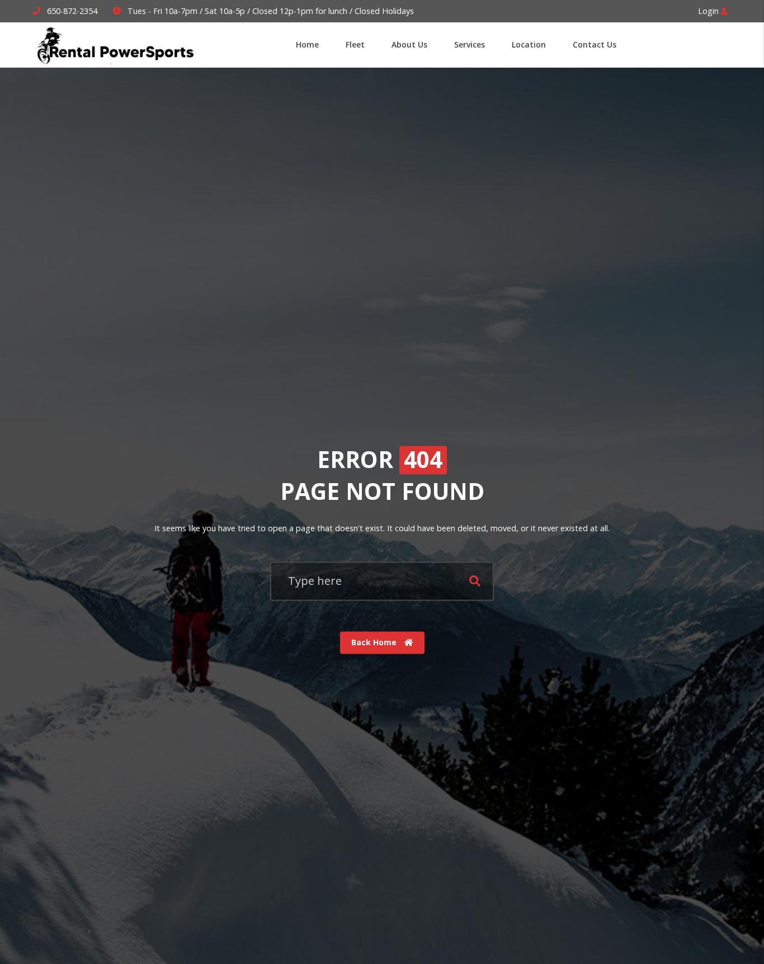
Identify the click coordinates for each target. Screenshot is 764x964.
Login (709, 11)
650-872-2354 (72, 11)
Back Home (375, 642)
